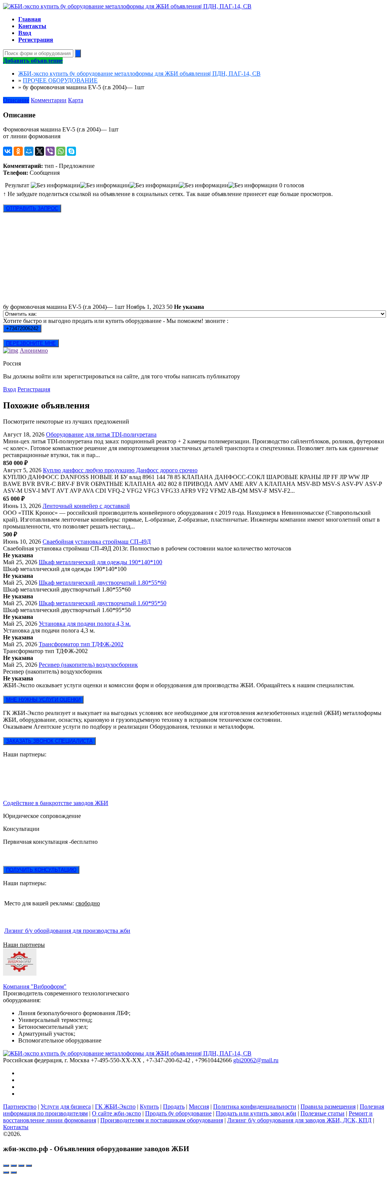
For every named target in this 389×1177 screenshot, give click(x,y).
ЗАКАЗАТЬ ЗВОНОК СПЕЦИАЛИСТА (49, 741)
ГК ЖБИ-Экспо (115, 1106)
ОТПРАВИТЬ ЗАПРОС (32, 208)
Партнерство (19, 1106)
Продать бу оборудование (178, 1113)
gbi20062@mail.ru (255, 1060)
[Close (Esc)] (6, 1165)
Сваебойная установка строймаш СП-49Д (97, 541)
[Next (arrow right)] (14, 1172)
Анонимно (34, 350)
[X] (39, 151)
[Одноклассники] (18, 151)
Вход (9, 389)
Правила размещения (328, 1106)
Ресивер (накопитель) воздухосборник (88, 664)
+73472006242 (22, 328)
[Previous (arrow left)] (6, 1172)
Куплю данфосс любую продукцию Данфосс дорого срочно (120, 470)
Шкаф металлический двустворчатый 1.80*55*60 (102, 582)
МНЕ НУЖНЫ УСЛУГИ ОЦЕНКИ (43, 699)
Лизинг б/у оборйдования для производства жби (67, 930)
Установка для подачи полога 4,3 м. (85, 623)
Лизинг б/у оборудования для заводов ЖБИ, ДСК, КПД (299, 1120)
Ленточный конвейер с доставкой (86, 506)
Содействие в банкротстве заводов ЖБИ (55, 803)
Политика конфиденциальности (254, 1106)
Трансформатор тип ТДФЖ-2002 (81, 644)
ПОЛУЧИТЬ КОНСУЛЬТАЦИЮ (41, 870)
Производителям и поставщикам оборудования (161, 1120)
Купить (149, 1106)
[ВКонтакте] (7, 151)
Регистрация (33, 389)
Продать (174, 1106)
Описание (16, 100)
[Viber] (50, 151)
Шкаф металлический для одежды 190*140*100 (100, 562)
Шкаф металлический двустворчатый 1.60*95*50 (102, 603)
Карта (75, 100)
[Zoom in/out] (29, 1165)
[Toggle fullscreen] (21, 1165)
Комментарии (48, 100)
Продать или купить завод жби (256, 1113)
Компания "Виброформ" (34, 986)
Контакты (15, 1127)
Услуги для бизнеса (66, 1106)
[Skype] (71, 151)
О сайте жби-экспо (116, 1113)
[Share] (14, 1165)
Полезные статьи (322, 1113)
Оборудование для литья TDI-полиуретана (101, 434)
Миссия (199, 1106)
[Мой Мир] (28, 151)
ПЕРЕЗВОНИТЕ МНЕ (31, 343)
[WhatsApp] (60, 151)
